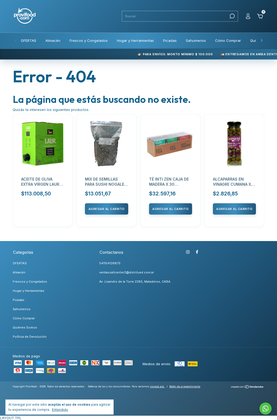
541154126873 (109, 263)
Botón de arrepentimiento (184, 386)
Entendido (60, 410)
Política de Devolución (30, 336)
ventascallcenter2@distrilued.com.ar (126, 272)
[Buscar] (232, 16)
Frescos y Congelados (89, 40)
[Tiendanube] (247, 387)
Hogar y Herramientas (135, 40)
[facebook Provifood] (197, 252)
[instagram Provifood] (188, 252)
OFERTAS (28, 40)
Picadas (170, 40)
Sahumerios (196, 40)
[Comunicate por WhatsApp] (265, 408)
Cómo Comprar (228, 40)
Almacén (52, 40)
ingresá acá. (157, 386)
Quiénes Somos (25, 327)
